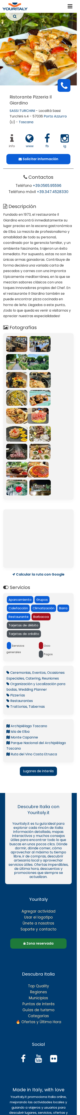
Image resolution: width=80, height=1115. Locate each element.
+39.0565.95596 (47, 185)
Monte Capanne (24, 737)
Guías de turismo (38, 1009)
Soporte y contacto (38, 929)
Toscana (26, 122)
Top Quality (38, 986)
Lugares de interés (38, 771)
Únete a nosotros (38, 923)
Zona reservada (40, 943)
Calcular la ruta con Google (39, 574)
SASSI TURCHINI (22, 110)
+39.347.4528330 (52, 191)
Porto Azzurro (55, 116)
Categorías (38, 1015)
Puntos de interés (38, 1004)
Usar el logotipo (38, 917)
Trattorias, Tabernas (27, 706)
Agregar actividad (38, 911)
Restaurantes (21, 700)
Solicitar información (40, 159)
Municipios (38, 998)
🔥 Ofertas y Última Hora (38, 1021)
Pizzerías (17, 695)
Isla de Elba (19, 731)
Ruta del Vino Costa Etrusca (33, 754)
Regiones (38, 992)
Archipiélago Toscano (28, 726)
